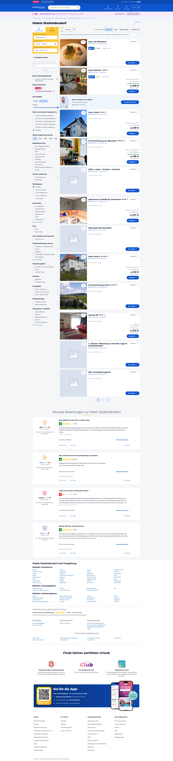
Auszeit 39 (93, 315)
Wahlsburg (117, 581)
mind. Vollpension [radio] (41, 195)
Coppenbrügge (91, 579)
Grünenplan (117, 573)
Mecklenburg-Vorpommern (41, 601)
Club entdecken (119, 14)
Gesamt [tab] (35, 101)
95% (56, 138)
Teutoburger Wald (92, 590)
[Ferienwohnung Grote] (73, 296)
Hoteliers (63, 721)
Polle (115, 575)
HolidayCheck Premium (41, 740)
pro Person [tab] (43, 101)
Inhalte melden (38, 750)
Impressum (91, 750)
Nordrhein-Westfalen (66, 598)
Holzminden (117, 577)
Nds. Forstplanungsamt (99, 372)
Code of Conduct (66, 731)
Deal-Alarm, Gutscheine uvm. (43, 731)
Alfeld (34, 579)
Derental (62, 573)
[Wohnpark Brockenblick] (73, 238)
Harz (115, 588)
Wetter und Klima (65, 623)
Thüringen (90, 600)
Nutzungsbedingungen (95, 724)
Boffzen (35, 570)
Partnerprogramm (66, 727)
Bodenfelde (63, 582)
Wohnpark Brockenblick (100, 228)
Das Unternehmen (120, 721)
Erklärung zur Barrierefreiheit (97, 744)
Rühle (34, 575)
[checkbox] (46, 80)
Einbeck (116, 572)
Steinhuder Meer (65, 590)
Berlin (116, 596)
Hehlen (62, 581)
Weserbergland (91, 588)
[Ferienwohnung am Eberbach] (73, 151)
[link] (108, 7)
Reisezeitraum (38, 41)
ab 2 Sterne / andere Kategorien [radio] (46, 124)
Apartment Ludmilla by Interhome (104, 199)
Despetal (62, 577)
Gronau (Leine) (37, 582)
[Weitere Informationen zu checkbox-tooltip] (57, 79)
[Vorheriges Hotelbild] (62, 81)
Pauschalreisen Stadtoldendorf (96, 625)
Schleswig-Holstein (38, 598)
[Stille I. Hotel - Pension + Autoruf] (73, 180)
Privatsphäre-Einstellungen (96, 731)
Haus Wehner (94, 70)
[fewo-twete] (73, 123)
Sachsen (89, 596)
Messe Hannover (38, 588)
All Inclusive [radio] (39, 198)
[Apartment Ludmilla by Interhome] (73, 210)
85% (45, 138)
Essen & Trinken (37, 625)
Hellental (89, 581)
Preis (115, 29)
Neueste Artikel (119, 737)
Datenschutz (92, 727)
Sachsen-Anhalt (91, 601)
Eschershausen (91, 577)
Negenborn (63, 572)
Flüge (88, 629)
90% (50, 138)
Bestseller (108, 29)
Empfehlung (135, 29)
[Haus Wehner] (73, 81)
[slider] (58, 107)
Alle (35, 138)
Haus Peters (94, 256)
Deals (35, 1)
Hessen (62, 601)
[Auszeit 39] (73, 326)
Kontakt (123, 1)
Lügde (34, 573)
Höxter (62, 570)
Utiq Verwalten (92, 734)
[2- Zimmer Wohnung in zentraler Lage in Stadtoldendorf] (73, 354)
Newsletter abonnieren (41, 734)
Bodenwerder (37, 577)
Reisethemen (119, 734)
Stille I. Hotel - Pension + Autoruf (104, 169)
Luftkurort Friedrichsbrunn (41, 590)
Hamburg (117, 600)
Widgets (63, 724)
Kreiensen (90, 582)
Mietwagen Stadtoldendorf (95, 627)
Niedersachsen (37, 600)
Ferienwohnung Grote (99, 285)
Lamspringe (36, 581)
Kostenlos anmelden (133, 14)
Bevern (62, 579)
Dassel (89, 570)
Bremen (116, 601)
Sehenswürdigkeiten (39, 623)
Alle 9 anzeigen (37, 260)
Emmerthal (117, 582)
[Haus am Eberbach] (73, 52)
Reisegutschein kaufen (41, 737)
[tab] (39, 29)
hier (128, 34)
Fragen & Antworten (40, 727)
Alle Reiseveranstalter (40, 747)
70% (40, 138)
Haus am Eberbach (97, 42)
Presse (117, 727)
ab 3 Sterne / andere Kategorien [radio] (46, 121)
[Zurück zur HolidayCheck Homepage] (38, 7)
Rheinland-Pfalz (64, 600)
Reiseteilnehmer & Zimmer (42, 47)
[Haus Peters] (73, 267)
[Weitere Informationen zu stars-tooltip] (56, 112)
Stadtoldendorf (118, 570)
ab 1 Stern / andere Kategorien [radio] (45, 127)
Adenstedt (90, 573)
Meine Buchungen (39, 721)
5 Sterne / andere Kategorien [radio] (45, 115)
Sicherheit (91, 747)
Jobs (116, 731)
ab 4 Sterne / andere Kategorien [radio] (46, 118)
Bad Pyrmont (91, 575)
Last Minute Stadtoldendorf (95, 623)
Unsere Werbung (120, 724)
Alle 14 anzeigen (38, 222)
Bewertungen (124, 29)
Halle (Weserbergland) (66, 575)
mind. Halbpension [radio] (41, 193)
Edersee (62, 588)
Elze (115, 579)
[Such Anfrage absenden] (78, 7)
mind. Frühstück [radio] (41, 190)
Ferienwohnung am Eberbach (102, 141)
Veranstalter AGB (93, 721)
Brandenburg (91, 598)
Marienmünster (37, 572)
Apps (35, 744)
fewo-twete (94, 112)
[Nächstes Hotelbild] (85, 81)
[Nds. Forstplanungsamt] (73, 383)
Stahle (89, 572)
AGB (89, 737)
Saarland (116, 598)
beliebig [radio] (38, 130)
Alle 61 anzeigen (38, 325)
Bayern (35, 596)
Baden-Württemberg (66, 596)
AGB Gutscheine (93, 740)
